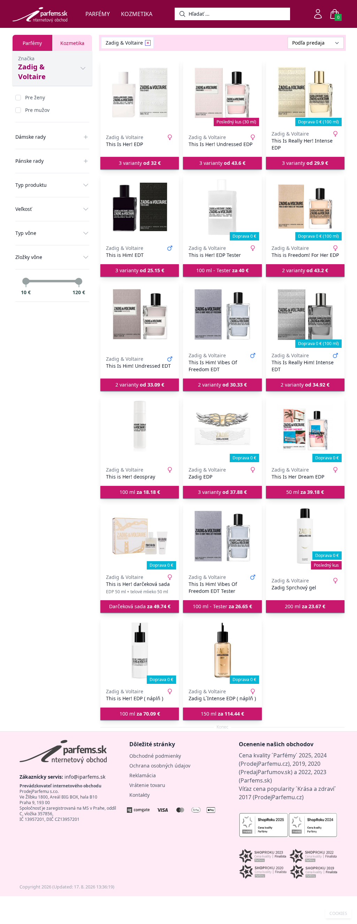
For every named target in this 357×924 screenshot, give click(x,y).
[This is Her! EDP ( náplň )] (139, 650)
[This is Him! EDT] (139, 207)
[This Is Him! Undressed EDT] (139, 314)
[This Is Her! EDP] (139, 93)
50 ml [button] (305, 492)
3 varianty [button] (140, 163)
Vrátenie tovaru (147, 785)
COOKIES (338, 913)
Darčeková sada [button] (139, 606)
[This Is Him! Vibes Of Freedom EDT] (222, 314)
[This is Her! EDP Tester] (222, 207)
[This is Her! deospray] (139, 429)
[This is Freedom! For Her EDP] (305, 207)
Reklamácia (142, 775)
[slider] (25, 281)
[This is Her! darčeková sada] (139, 536)
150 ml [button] (222, 713)
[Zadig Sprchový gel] (305, 536)
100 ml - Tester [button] (222, 270)
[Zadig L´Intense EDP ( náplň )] (222, 650)
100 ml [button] (140, 492)
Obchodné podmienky (155, 756)
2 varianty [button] (305, 270)
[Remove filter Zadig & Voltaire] (148, 43)
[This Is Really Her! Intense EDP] (305, 93)
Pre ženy (35, 97)
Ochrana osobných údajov (159, 765)
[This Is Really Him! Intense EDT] (305, 314)
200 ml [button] (305, 606)
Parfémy (97, 14)
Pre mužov (37, 110)
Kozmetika (136, 14)
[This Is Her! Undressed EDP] (222, 93)
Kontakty (139, 795)
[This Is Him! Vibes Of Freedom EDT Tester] (222, 536)
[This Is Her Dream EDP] (305, 429)
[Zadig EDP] (222, 429)
